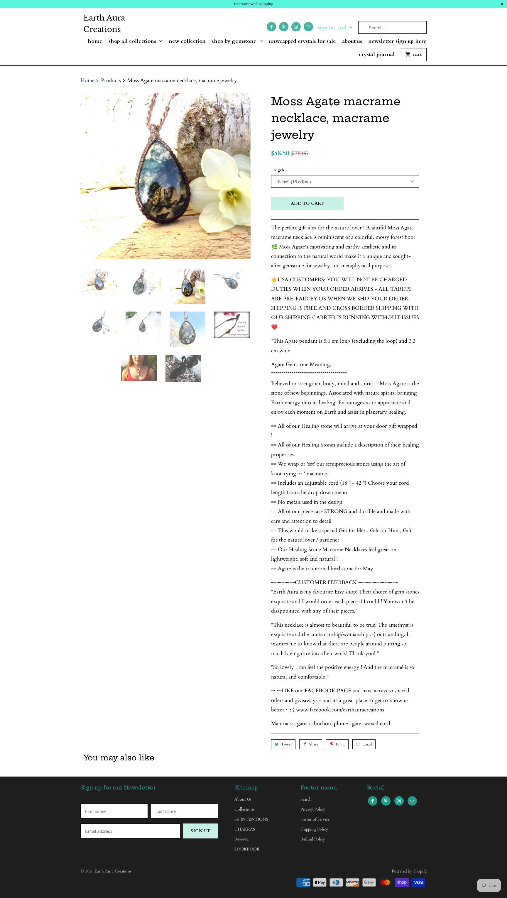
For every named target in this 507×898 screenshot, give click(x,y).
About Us (352, 41)
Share (313, 744)
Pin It (340, 744)
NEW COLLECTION (187, 41)
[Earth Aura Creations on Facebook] (271, 26)
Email (367, 744)
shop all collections (133, 41)
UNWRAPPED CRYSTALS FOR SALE (302, 41)
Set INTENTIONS (251, 819)
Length (277, 170)
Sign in (326, 27)
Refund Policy (312, 839)
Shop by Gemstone (235, 41)
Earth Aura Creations (104, 23)
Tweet (286, 744)
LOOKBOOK (247, 849)
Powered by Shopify (409, 871)
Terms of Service (314, 819)
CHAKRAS (244, 829)
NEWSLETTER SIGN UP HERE (397, 41)
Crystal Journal (377, 54)
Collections (244, 809)
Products (111, 80)
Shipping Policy (314, 829)
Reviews (241, 839)
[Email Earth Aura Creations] (308, 26)
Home (95, 41)
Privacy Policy (312, 809)
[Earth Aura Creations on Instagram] (296, 26)
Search (306, 799)
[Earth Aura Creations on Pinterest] (283, 26)
